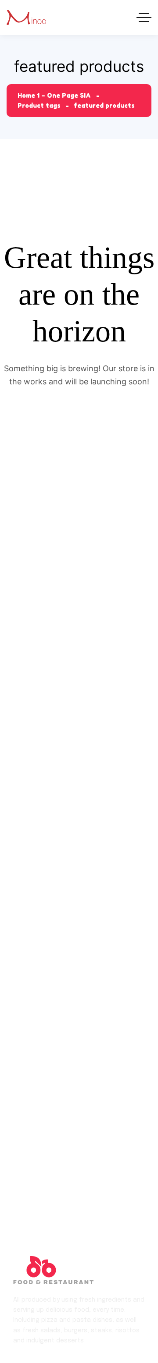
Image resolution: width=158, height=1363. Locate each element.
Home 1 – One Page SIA (54, 95)
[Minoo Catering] (26, 17)
